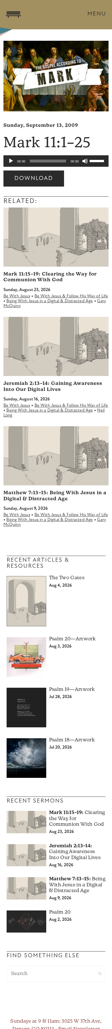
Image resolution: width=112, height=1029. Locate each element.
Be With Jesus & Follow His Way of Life (71, 296)
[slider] (98, 160)
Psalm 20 (60, 912)
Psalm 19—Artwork (72, 689)
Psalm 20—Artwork (72, 639)
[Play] (11, 161)
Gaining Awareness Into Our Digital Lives (75, 852)
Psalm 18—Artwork (72, 740)
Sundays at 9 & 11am (34, 1021)
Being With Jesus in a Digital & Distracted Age (49, 301)
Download (33, 178)
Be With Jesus (16, 296)
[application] (56, 161)
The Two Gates (66, 577)
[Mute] (85, 161)
